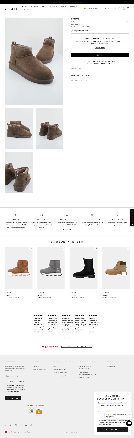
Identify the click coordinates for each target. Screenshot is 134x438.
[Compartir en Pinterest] (87, 80)
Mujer (11, 381)
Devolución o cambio (59, 369)
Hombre (21, 381)
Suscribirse (13, 398)
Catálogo (26, 10)
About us (36, 366)
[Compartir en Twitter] (84, 80)
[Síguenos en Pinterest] (21, 425)
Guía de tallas (111, 366)
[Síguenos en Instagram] (16, 425)
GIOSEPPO (75, 19)
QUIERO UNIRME (112, 429)
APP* (85, 2)
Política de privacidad (105, 424)
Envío (54, 366)
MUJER (24, 7)
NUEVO (63, 7)
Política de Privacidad (40, 369)
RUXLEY (105, 295)
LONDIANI (73, 295)
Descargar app (100, 48)
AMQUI (39, 295)
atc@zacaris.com (84, 368)
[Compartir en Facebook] (81, 80)
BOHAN (7, 295)
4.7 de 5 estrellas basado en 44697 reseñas (76, 347)
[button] (65, 337)
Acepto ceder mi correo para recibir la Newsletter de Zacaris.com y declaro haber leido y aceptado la (113, 422)
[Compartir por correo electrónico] (89, 80)
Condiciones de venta (60, 373)
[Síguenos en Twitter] (11, 425)
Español (106, 8)
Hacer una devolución (60, 376)
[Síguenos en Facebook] (6, 425)
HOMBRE (34, 7)
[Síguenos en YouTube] (26, 425)
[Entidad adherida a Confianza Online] (35, 411)
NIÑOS (44, 7)
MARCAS (53, 7)
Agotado (100, 55)
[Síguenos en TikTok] (31, 425)
